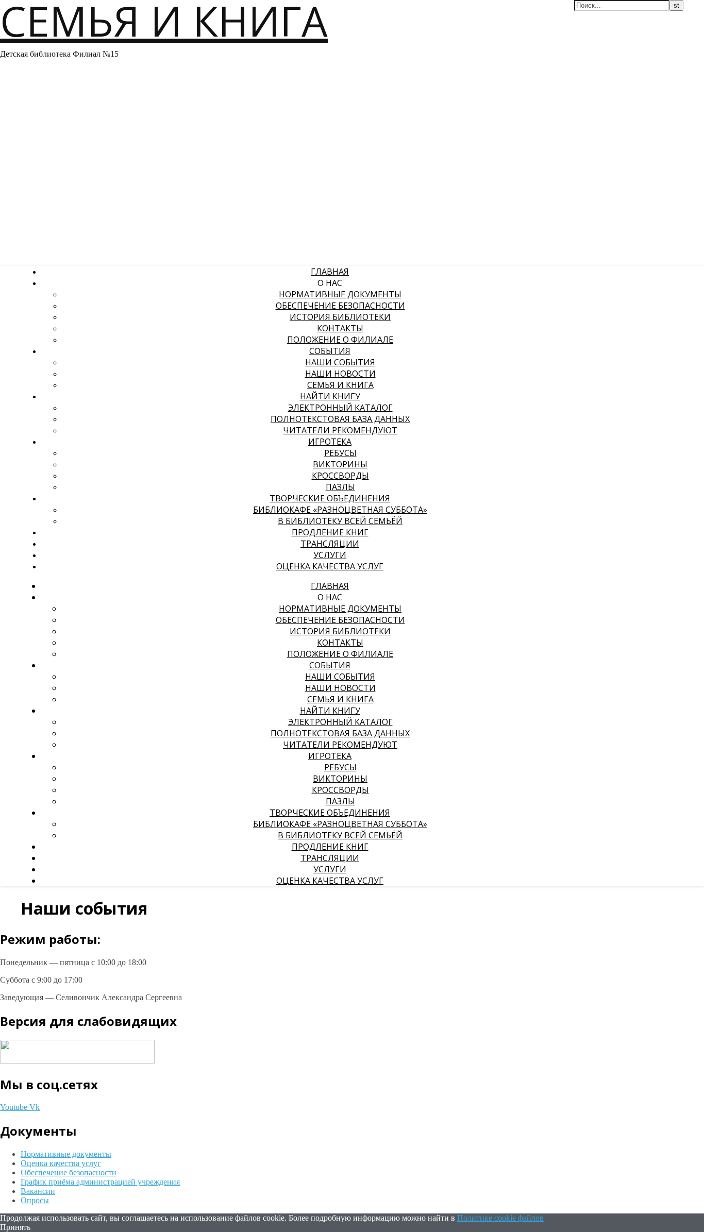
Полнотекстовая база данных (340, 419)
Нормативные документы (340, 294)
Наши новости (340, 373)
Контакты (340, 328)
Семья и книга (340, 385)
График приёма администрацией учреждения (100, 1181)
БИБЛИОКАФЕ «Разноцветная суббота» (340, 509)
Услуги (329, 555)
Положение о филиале (340, 339)
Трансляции (329, 543)
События (329, 351)
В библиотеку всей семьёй (340, 521)
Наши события (340, 362)
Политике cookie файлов (500, 1217)
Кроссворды (340, 475)
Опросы (35, 1200)
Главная (330, 271)
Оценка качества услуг (329, 566)
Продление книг (330, 532)
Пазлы (340, 487)
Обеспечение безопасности (340, 305)
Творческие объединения (330, 498)
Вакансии (38, 1191)
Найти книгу (330, 396)
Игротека (329, 441)
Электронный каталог (340, 407)
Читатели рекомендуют (340, 430)
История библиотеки (340, 317)
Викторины (340, 464)
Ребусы (340, 453)
